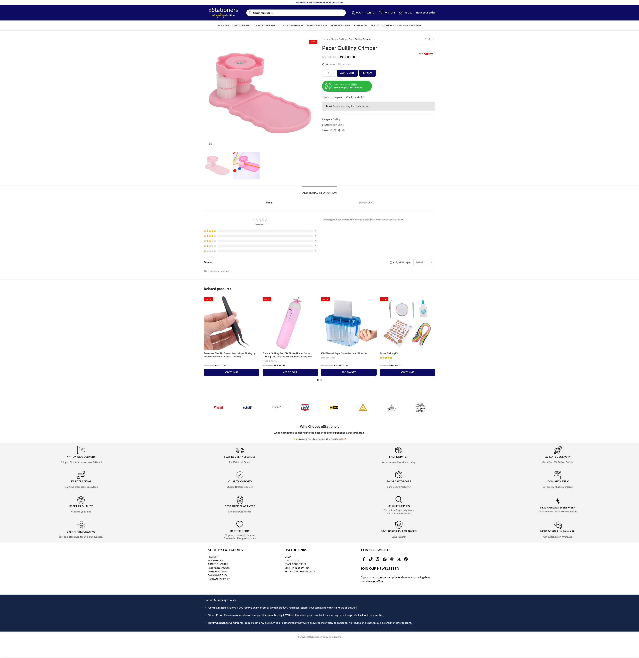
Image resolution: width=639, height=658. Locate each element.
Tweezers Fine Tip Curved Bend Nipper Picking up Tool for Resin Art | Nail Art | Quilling (229, 355)
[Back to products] (429, 39)
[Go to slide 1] (318, 380)
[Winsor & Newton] (420, 407)
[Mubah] (334, 407)
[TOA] (305, 407)
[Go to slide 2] (321, 380)
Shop (333, 39)
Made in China (336, 124)
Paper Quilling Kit (389, 353)
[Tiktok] (370, 559)
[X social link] (335, 130)
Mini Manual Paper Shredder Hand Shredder (344, 353)
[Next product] (433, 39)
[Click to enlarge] (210, 144)
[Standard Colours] (362, 407)
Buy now (367, 73)
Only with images (402, 262)
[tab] (319, 191)
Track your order (425, 12)
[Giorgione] (276, 407)
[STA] (247, 407)
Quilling (342, 39)
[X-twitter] (399, 559)
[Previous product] (425, 39)
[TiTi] (218, 407)
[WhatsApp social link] (343, 130)
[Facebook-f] (363, 559)
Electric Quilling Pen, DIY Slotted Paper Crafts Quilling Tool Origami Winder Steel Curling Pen (287, 355)
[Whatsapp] (385, 559)
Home (325, 39)
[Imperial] (391, 407)
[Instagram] (377, 559)
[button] (231, 372)
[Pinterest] (406, 559)
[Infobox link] (81, 455)
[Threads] (392, 559)
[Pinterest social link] (339, 130)
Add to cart (347, 73)
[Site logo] (223, 12)
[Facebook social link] (331, 130)
